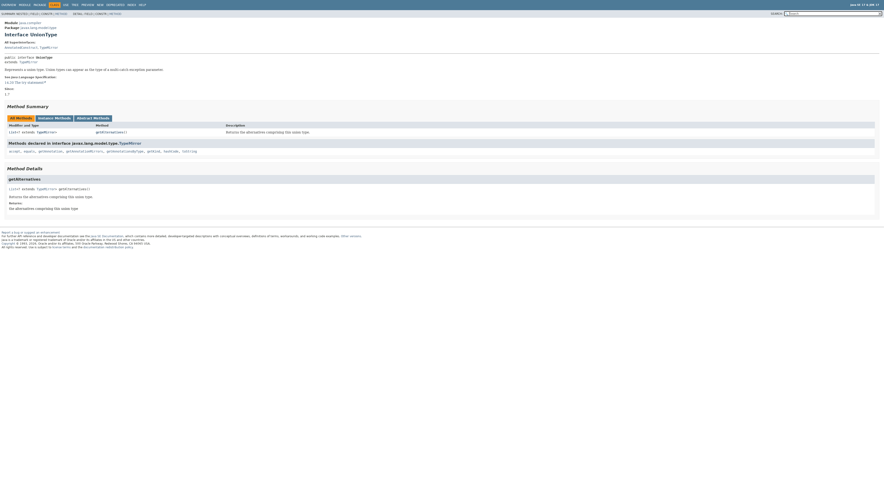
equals (29, 151)
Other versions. (351, 236)
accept (14, 151)
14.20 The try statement (24, 82)
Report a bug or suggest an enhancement (31, 232)
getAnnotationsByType (125, 151)
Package (40, 5)
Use (66, 5)
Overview (8, 5)
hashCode (171, 151)
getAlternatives (109, 132)
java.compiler (30, 23)
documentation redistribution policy (108, 247)
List (12, 132)
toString (189, 151)
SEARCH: (777, 13)
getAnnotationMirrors (84, 151)
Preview (87, 5)
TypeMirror (49, 47)
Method (61, 14)
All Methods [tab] (21, 118)
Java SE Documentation (107, 236)
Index (131, 5)
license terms (61, 247)
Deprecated (115, 5)
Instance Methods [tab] (54, 118)
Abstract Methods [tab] (93, 118)
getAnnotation (50, 151)
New (100, 5)
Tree (75, 5)
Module (25, 5)
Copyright (8, 243)
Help (142, 5)
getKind (153, 151)
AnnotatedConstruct (21, 47)
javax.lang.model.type (38, 28)
